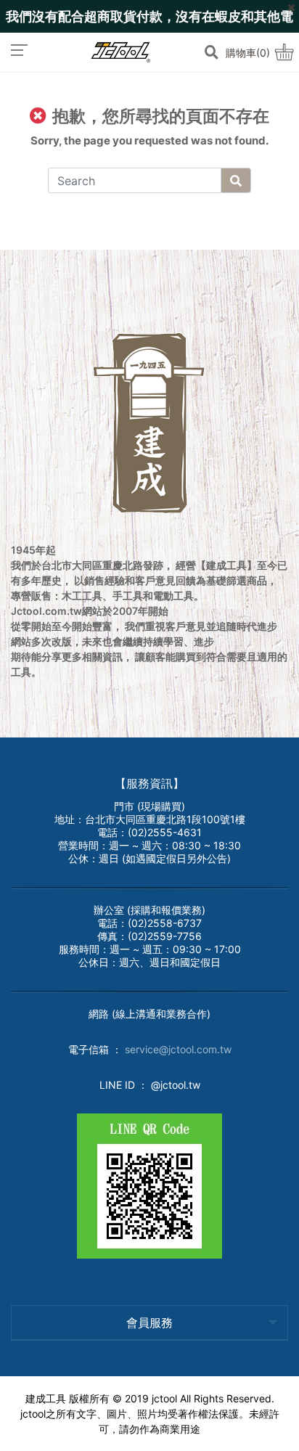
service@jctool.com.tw (178, 1049)
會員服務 (149, 1322)
